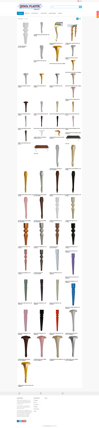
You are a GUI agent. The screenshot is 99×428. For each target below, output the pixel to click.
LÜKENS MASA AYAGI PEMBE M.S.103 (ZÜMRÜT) (40, 360)
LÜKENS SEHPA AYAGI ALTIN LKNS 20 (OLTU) (57, 138)
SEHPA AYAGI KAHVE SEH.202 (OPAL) (24, 143)
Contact (35, 411)
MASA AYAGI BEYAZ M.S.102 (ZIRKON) (56, 273)
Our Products (36, 404)
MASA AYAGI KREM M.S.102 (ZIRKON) (55, 304)
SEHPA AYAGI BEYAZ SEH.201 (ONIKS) (24, 86)
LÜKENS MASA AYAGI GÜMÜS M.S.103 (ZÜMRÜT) (71, 360)
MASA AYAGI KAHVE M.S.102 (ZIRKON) (40, 304)
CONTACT (60, 13)
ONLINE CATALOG (52, 13)
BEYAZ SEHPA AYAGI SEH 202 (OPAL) (40, 61)
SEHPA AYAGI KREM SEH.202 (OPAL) (57, 113)
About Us (35, 402)
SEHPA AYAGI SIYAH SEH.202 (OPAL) (57, 128)
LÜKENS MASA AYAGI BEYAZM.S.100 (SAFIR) (41, 35)
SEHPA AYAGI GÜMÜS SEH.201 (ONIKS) (56, 86)
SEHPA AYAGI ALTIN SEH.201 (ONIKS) (40, 86)
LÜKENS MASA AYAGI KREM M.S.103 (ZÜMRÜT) (57, 360)
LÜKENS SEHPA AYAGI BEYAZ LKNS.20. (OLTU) (40, 138)
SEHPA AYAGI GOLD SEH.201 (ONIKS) (57, 63)
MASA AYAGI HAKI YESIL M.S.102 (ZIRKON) (25, 304)
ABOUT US (27, 13)
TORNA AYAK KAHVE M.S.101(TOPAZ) (38, 273)
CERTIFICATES (44, 13)
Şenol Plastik (20, 18)
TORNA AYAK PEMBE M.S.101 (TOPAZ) (24, 273)
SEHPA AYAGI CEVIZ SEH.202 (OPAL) (41, 128)
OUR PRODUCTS (34, 13)
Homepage (36, 400)
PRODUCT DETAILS (26, 32)
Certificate (35, 406)
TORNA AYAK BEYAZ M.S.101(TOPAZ (22, 47)
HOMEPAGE (20, 13)
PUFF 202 (36, 153)
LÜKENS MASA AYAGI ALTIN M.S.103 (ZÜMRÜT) (25, 386)
